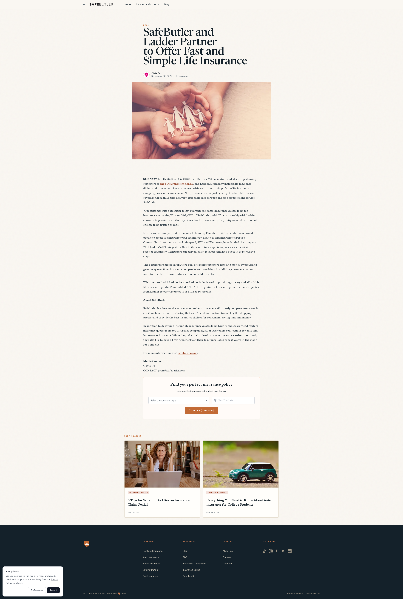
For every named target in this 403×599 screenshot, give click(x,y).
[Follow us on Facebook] (277, 551)
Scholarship (189, 576)
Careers (227, 557)
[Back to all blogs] (84, 4)
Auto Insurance (151, 557)
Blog (166, 4)
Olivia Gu (156, 73)
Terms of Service (295, 593)
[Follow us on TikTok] (264, 551)
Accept (53, 590)
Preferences (37, 590)
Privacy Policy (313, 593)
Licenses (228, 563)
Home (128, 4)
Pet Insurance (150, 576)
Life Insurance (150, 569)
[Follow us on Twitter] (283, 551)
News (146, 25)
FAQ (185, 557)
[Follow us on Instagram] (271, 551)
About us (228, 551)
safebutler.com (187, 353)
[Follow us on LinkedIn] (290, 551)
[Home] (101, 4)
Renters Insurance (153, 551)
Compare (201, 410)
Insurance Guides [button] (146, 4)
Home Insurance (151, 563)
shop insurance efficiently (176, 184)
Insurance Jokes (191, 569)
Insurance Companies (194, 563)
